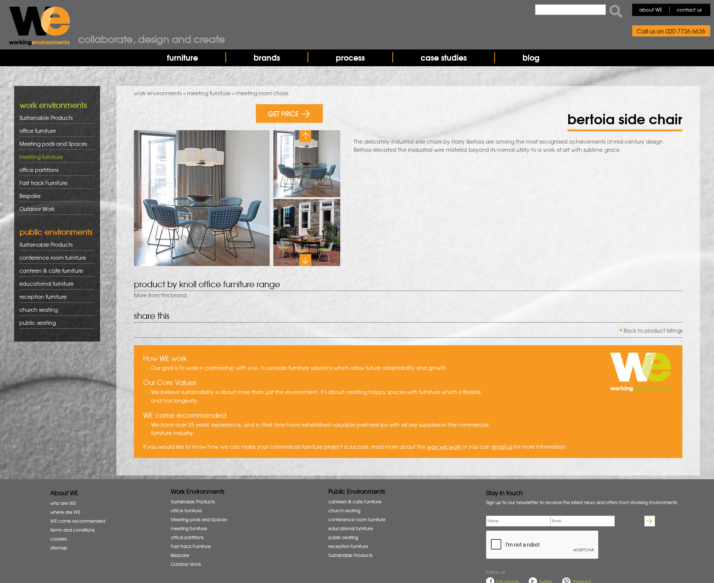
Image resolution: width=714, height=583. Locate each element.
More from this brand (160, 295)
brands (267, 57)
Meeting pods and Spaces (50, 144)
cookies (58, 538)
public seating (35, 323)
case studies (444, 57)
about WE (650, 9)
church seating (38, 309)
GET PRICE (283, 113)
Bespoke (30, 195)
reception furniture (40, 297)
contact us (689, 9)
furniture (182, 57)
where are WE (65, 512)
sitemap (58, 547)
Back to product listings (653, 330)
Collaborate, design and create (151, 39)
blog (531, 57)
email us (502, 446)
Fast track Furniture (43, 182)
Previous (305, 136)
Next (305, 260)
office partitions (36, 170)
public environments (56, 231)
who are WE (63, 503)
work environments (157, 93)
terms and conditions (72, 529)
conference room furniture (50, 258)
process (350, 57)
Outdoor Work (37, 208)
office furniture (35, 131)
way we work (444, 446)
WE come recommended (77, 521)
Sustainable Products (46, 117)
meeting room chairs (262, 93)
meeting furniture (209, 93)
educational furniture (44, 284)
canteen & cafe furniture (48, 271)
